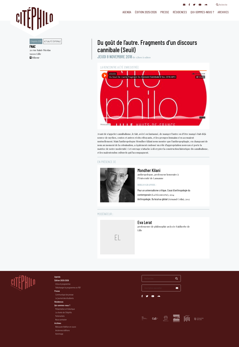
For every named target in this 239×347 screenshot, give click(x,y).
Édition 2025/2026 (146, 12)
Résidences (180, 12)
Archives (223, 12)
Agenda (126, 12)
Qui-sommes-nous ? (202, 12)
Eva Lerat (144, 222)
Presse (164, 12)
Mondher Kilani (148, 170)
